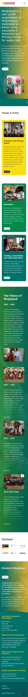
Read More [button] (7, 171)
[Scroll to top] (24, 693)
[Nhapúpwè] (8, 3)
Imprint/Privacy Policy (8, 693)
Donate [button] (5, 68)
